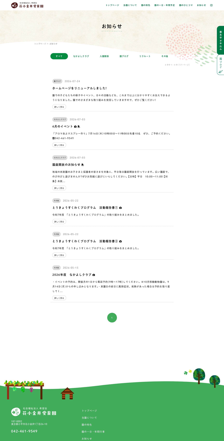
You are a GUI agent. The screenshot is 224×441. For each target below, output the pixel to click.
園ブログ (124, 56)
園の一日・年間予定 (164, 5)
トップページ (112, 5)
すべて (59, 56)
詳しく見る (59, 107)
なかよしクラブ (81, 56)
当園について (130, 5)
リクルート (145, 56)
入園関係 (104, 56)
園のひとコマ (186, 5)
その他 (164, 56)
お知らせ (201, 5)
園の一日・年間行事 (93, 432)
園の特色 (145, 5)
